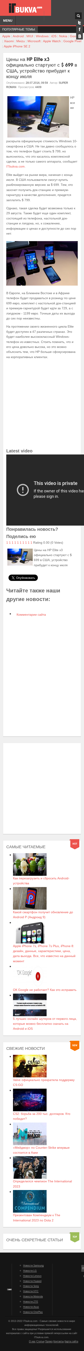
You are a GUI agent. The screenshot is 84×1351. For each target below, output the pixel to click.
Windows (42, 36)
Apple (6, 36)
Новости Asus (31, 1306)
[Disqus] (42, 676)
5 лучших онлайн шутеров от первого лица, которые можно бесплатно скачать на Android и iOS (45, 1024)
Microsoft (34, 41)
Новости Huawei (32, 1281)
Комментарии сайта (31, 614)
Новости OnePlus (33, 1312)
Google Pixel (72, 41)
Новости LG (30, 1270)
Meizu (20, 41)
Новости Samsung (33, 1265)
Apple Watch (52, 41)
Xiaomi (9, 41)
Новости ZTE (30, 1301)
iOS (53, 36)
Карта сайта (71, 1341)
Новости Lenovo (32, 1275)
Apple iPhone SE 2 (17, 46)
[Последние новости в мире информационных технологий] (25, 8)
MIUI (29, 36)
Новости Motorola (33, 1296)
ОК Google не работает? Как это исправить (44, 990)
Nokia (63, 36)
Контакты (58, 1341)
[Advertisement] (42, 405)
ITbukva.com (15, 166)
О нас (32, 1341)
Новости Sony (31, 1286)
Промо (49, 1341)
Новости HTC (31, 1291)
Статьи (40, 1341)
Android (18, 36)
